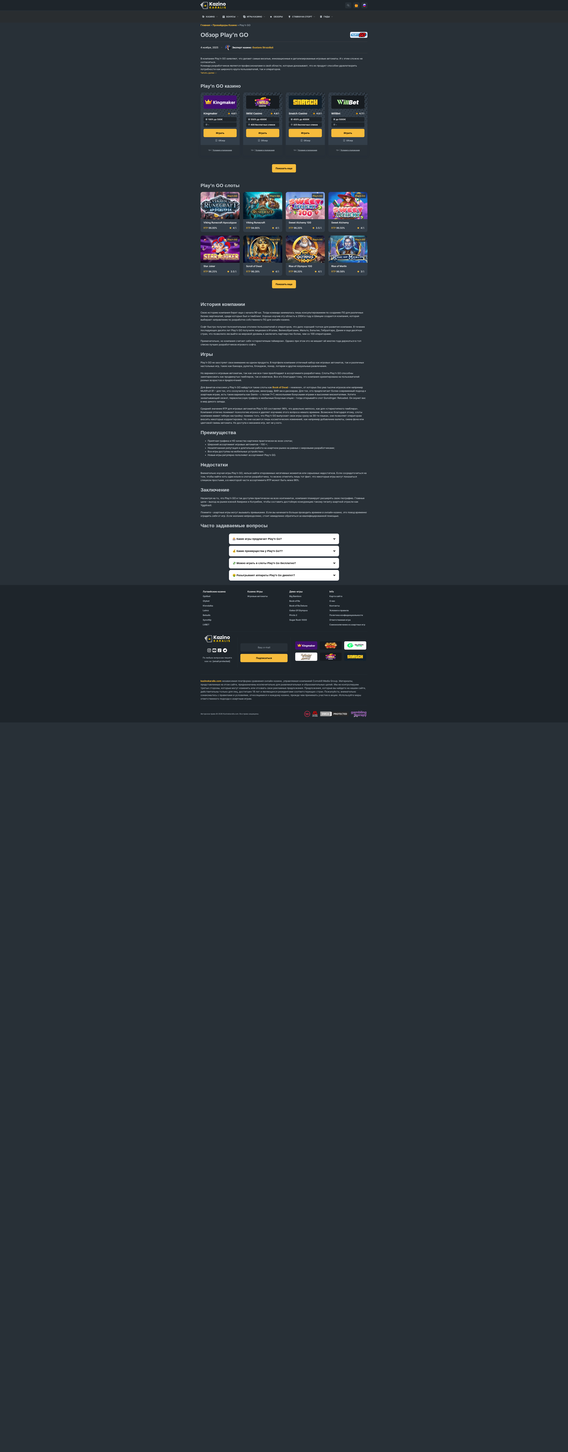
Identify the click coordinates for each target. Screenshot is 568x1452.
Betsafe (206, 615)
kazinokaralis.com (211, 680)
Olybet (206, 601)
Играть (220, 133)
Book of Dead (280, 387)
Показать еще (284, 168)
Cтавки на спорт (302, 16)
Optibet (206, 596)
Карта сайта (335, 596)
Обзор (221, 140)
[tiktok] (219, 650)
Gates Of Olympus (298, 610)
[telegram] (225, 650)
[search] (348, 5)
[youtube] (214, 650)
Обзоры (278, 16)
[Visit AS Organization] (315, 714)
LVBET (206, 624)
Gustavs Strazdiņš (252, 47)
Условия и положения (222, 150)
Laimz (206, 610)
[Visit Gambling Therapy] (358, 714)
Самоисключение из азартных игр (347, 624)
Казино (210, 16)
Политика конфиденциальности (346, 615)
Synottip (207, 620)
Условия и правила (339, 610)
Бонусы (230, 16)
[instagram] (209, 650)
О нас (332, 601)
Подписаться (264, 658)
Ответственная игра (340, 620)
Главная (205, 25)
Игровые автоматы (257, 596)
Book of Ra (294, 601)
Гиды (327, 16)
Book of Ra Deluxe (298, 605)
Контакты (334, 605)
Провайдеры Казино (225, 25)
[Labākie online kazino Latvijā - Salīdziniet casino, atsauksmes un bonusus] (213, 5)
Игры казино (254, 16)
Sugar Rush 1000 (298, 620)
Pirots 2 (293, 615)
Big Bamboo (295, 596)
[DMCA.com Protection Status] (334, 714)
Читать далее (208, 73)
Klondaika (208, 605)
